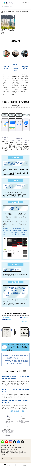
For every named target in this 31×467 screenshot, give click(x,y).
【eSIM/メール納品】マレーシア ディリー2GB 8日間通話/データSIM (8, 31)
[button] (26, 3)
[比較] (23, 3)
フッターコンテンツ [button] (7, 459)
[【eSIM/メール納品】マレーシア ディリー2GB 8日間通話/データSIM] (8, 22)
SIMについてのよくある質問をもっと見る (13, 411)
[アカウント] (29, 3)
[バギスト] (8, 3)
